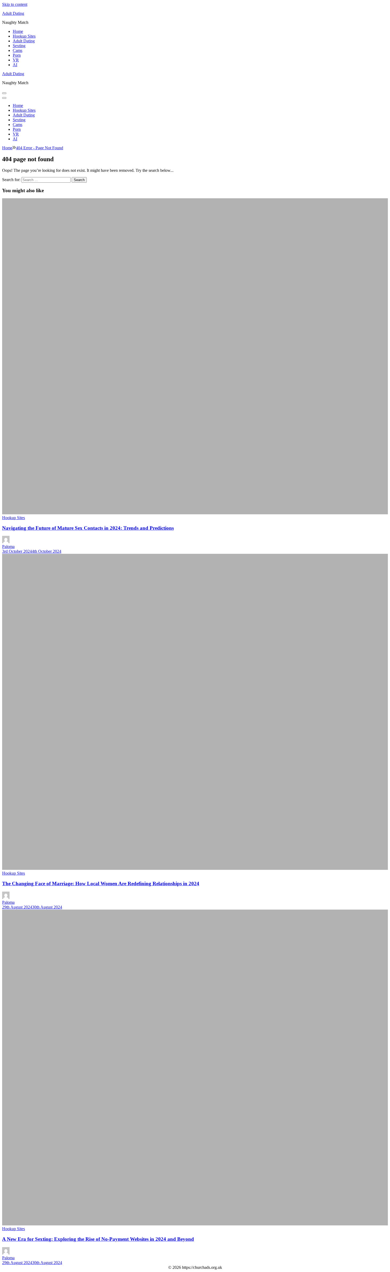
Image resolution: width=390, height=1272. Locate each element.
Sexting (19, 45)
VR (16, 60)
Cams (17, 50)
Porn (17, 55)
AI (15, 64)
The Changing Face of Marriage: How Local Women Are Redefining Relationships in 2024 (100, 883)
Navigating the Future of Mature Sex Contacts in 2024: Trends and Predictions (88, 528)
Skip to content (14, 4)
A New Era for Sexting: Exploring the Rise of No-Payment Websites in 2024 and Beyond (98, 1239)
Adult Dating (13, 13)
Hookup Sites (24, 36)
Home (18, 31)
